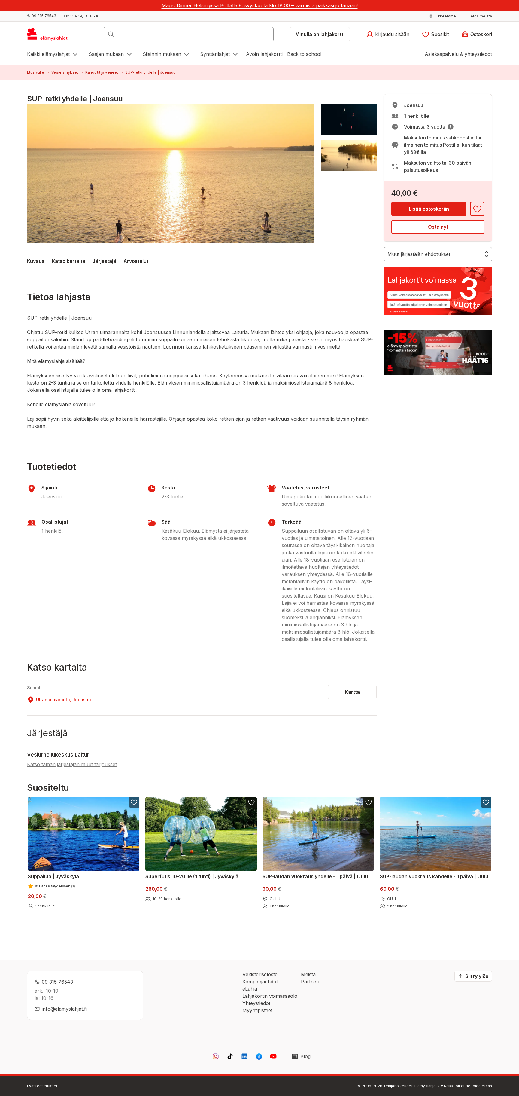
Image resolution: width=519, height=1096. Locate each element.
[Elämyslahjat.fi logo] (48, 36)
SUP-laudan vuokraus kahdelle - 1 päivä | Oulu (434, 876)
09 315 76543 (57, 982)
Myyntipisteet (257, 1010)
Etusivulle (35, 72)
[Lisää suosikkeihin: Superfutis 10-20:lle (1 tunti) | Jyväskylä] (251, 802)
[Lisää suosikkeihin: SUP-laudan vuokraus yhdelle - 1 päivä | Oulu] (368, 802)
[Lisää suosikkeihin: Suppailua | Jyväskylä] (134, 802)
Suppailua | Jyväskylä (53, 876)
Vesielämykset (64, 72)
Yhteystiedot (256, 1003)
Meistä (308, 974)
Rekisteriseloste (260, 974)
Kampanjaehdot (260, 982)
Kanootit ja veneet (101, 72)
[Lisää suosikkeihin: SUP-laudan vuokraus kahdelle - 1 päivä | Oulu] (485, 802)
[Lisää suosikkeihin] (477, 209)
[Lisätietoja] (450, 126)
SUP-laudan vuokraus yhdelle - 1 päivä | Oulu (315, 876)
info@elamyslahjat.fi (64, 1009)
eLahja (249, 989)
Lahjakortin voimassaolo (269, 996)
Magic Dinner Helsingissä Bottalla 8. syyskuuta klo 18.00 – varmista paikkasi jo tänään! (260, 5)
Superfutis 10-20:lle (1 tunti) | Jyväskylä (191, 876)
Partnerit (311, 982)
